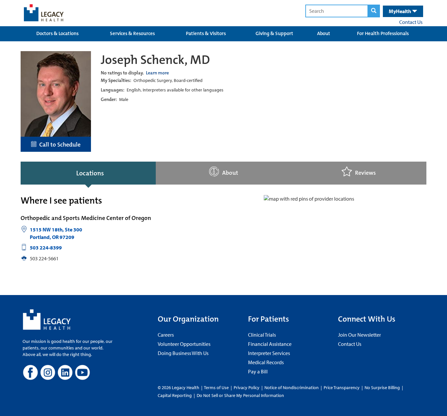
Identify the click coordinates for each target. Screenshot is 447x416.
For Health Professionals (383, 33)
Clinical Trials (262, 334)
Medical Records (266, 362)
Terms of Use (217, 387)
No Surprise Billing (382, 387)
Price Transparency (342, 387)
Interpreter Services (269, 353)
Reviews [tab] (365, 173)
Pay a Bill (258, 371)
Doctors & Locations (57, 33)
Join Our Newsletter (359, 334)
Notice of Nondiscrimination (291, 387)
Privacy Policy (246, 387)
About (323, 33)
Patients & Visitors (206, 33)
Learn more (157, 73)
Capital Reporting (175, 395)
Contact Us (410, 22)
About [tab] (230, 173)
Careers (166, 334)
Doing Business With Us (183, 353)
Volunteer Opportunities (184, 344)
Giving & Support (274, 33)
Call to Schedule (58, 145)
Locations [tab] (90, 173)
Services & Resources (132, 33)
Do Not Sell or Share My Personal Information (240, 395)
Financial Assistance (270, 344)
